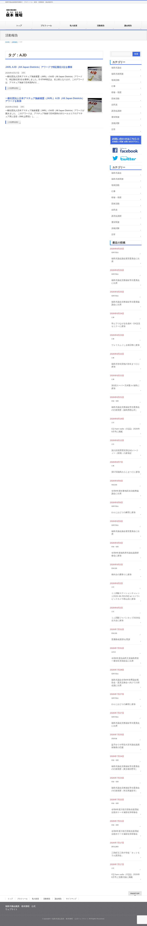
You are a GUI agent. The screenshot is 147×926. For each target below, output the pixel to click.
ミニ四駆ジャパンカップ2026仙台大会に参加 (125, 619)
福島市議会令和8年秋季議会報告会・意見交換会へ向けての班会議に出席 (125, 683)
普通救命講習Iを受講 (120, 639)
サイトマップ (71, 899)
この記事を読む (13, 88)
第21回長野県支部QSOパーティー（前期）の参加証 (124, 451)
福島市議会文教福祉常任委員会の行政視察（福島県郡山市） (125, 408)
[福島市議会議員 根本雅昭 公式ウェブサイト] (14, 14)
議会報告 (58, 899)
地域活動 (115, 80)
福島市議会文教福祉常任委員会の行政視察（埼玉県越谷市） (125, 789)
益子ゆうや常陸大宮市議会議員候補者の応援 (125, 746)
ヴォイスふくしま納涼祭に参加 (125, 345)
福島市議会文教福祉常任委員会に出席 (125, 281)
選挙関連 (115, 117)
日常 (23, 73)
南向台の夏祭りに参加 (121, 574)
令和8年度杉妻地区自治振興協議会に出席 (125, 492)
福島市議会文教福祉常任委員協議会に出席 (125, 303)
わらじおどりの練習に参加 (123, 512)
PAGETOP (135, 893)
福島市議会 (116, 68)
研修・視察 (116, 92)
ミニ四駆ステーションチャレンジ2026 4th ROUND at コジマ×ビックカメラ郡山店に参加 (125, 596)
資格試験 (115, 123)
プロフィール (22, 899)
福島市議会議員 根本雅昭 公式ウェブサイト (70, 919)
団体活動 (115, 98)
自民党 (114, 105)
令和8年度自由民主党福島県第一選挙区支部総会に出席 (125, 659)
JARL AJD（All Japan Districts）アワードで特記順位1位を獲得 (38, 67)
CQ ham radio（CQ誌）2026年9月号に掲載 (125, 430)
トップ (10, 899)
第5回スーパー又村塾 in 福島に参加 (125, 386)
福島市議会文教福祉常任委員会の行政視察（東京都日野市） (125, 767)
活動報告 (46, 899)
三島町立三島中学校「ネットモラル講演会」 (125, 854)
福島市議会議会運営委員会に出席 (125, 260)
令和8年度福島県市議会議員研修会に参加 (125, 554)
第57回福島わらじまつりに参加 (125, 472)
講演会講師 (116, 111)
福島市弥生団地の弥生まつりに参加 (125, 365)
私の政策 (35, 899)
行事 (113, 86)
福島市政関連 (117, 74)
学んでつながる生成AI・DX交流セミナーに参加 (125, 324)
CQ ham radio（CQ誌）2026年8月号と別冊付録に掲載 (125, 875)
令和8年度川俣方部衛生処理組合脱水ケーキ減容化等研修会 (125, 810)
